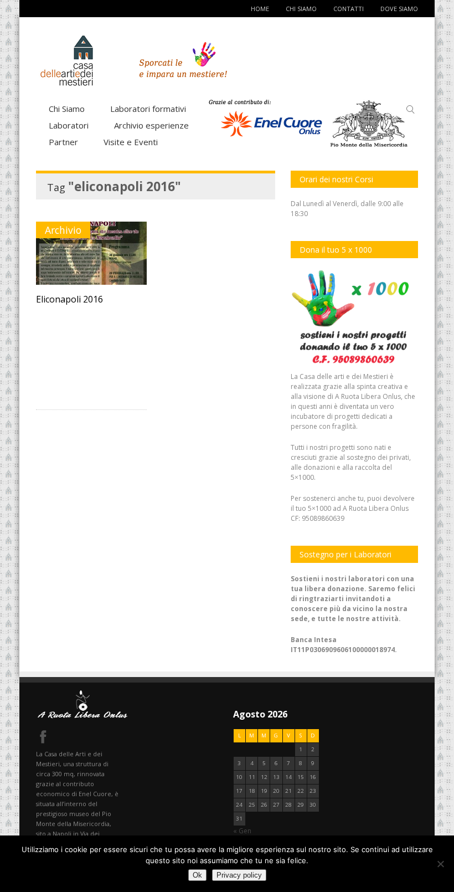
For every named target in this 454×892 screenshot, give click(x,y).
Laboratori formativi (148, 108)
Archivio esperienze (151, 125)
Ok (197, 875)
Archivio (63, 230)
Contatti (348, 8)
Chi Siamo (301, 8)
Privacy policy (239, 875)
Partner (63, 141)
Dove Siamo (399, 8)
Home (260, 8)
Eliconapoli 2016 (69, 299)
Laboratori (69, 125)
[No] (440, 863)
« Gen (242, 830)
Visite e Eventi (131, 141)
